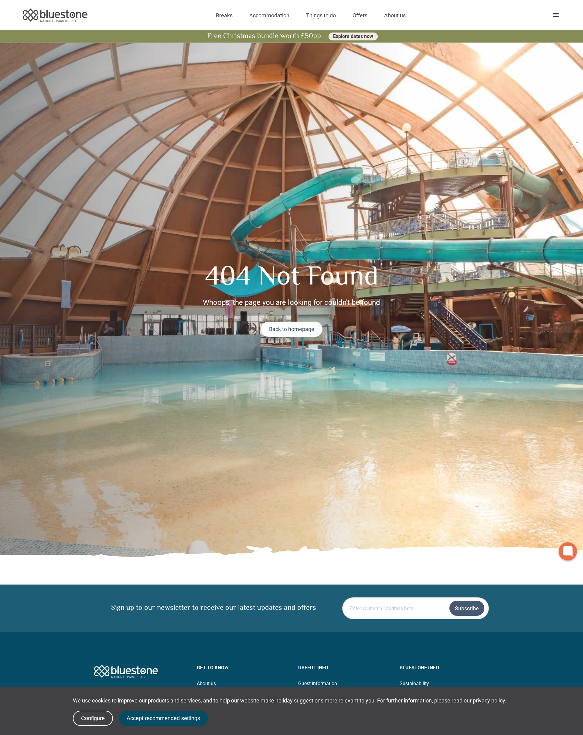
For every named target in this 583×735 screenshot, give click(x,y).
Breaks (224, 15)
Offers (360, 15)
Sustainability (414, 683)
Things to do (321, 15)
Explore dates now (353, 36)
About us (395, 15)
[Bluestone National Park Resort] (55, 15)
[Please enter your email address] (415, 608)
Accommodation (269, 15)
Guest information (317, 683)
